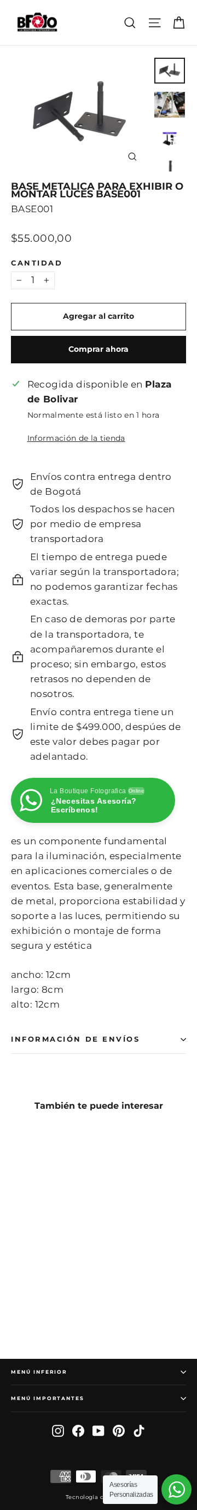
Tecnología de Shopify (98, 1497)
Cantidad (36, 263)
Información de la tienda (76, 438)
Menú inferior (39, 1372)
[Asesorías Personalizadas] (176, 1489)
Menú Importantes (47, 1398)
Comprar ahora (98, 349)
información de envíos (75, 1039)
